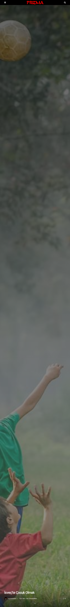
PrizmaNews (33, 598)
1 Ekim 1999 (22, 598)
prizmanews (12, 598)
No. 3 (28, 598)
